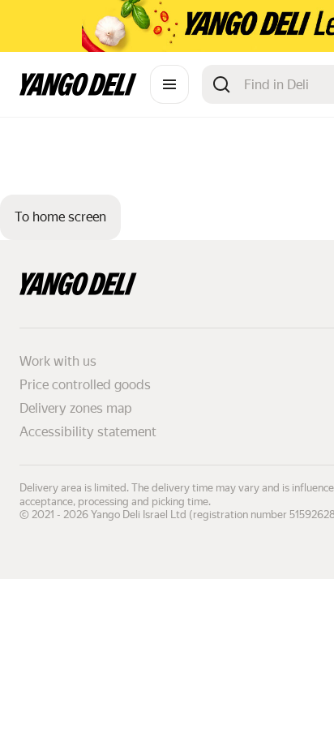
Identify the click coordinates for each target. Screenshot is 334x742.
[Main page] (78, 91)
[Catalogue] (169, 84)
